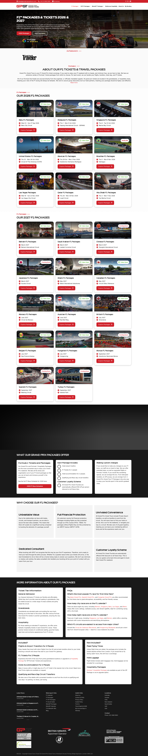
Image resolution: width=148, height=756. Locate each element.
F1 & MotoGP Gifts (51, 708)
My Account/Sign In (80, 708)
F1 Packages (74, 6)
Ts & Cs (77, 704)
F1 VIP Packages (50, 699)
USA (106, 708)
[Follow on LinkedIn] (130, 1)
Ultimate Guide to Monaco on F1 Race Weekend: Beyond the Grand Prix (28, 709)
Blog (47, 710)
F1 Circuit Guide (50, 702)
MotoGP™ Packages (97, 6)
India (106, 699)
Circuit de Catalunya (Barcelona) (85, 627)
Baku (110, 606)
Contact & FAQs (79, 697)
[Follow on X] (128, 1)
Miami (125, 606)
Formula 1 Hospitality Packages (97, 670)
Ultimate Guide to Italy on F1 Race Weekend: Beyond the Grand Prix (28, 696)
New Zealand (108, 702)
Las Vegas (115, 606)
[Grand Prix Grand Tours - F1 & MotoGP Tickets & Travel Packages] (28, 6)
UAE (106, 706)
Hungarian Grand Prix (105, 597)
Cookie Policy (79, 702)
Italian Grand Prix (75, 597)
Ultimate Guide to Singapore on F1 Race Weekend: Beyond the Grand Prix (28, 703)
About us (77, 695)
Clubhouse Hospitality (111, 6)
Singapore (104, 606)
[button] (30, 40)
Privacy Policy (79, 699)
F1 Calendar (49, 695)
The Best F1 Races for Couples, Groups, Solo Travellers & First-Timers (28, 716)
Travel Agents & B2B (81, 706)
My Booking (128, 6)
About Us (121, 6)
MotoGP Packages (51, 704)
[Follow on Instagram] (127, 1)
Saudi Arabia (108, 704)
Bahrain (109, 618)
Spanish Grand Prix (88, 597)
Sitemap (77, 710)
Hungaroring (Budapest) (107, 627)
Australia (107, 695)
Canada (107, 697)
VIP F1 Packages (85, 6)
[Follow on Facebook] (125, 1)
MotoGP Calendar (51, 706)
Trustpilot (108, 1)
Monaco (97, 606)
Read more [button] (43, 437)
